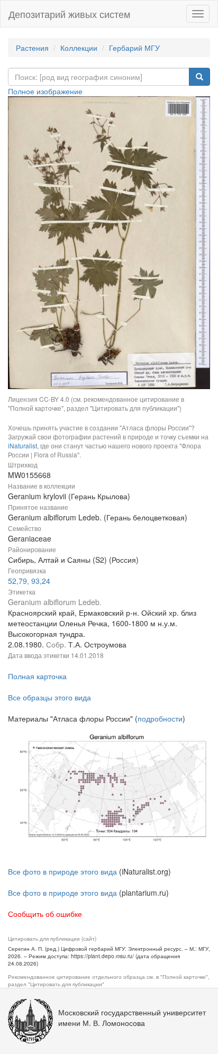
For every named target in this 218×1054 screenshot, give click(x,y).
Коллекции (78, 47)
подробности (160, 718)
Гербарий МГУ (134, 47)
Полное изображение (45, 91)
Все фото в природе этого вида (62, 871)
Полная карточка (37, 676)
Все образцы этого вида (49, 697)
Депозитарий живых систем (69, 14)
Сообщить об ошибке (45, 913)
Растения (32, 47)
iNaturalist (22, 445)
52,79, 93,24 (29, 580)
